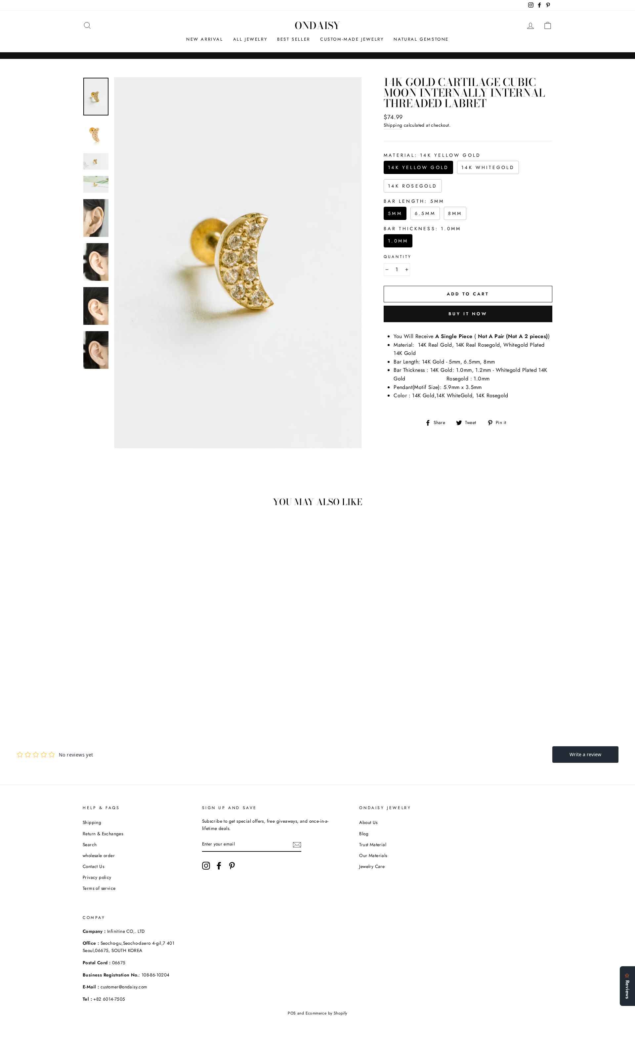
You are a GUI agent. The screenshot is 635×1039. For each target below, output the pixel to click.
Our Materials (373, 855)
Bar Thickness (422, 228)
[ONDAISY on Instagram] (206, 866)
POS (292, 1013)
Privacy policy (97, 877)
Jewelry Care (372, 866)
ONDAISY (317, 25)
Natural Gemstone (421, 39)
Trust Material (372, 844)
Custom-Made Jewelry (352, 39)
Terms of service (99, 888)
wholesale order (99, 855)
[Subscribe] (297, 844)
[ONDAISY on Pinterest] (232, 866)
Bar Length (414, 201)
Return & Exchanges (103, 833)
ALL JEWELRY (250, 39)
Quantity (398, 257)
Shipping (393, 125)
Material (432, 155)
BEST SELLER (293, 39)
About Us (368, 822)
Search (90, 844)
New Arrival (204, 39)
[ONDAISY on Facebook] (219, 866)
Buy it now (467, 314)
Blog (363, 833)
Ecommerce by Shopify (326, 1013)
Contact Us (93, 866)
